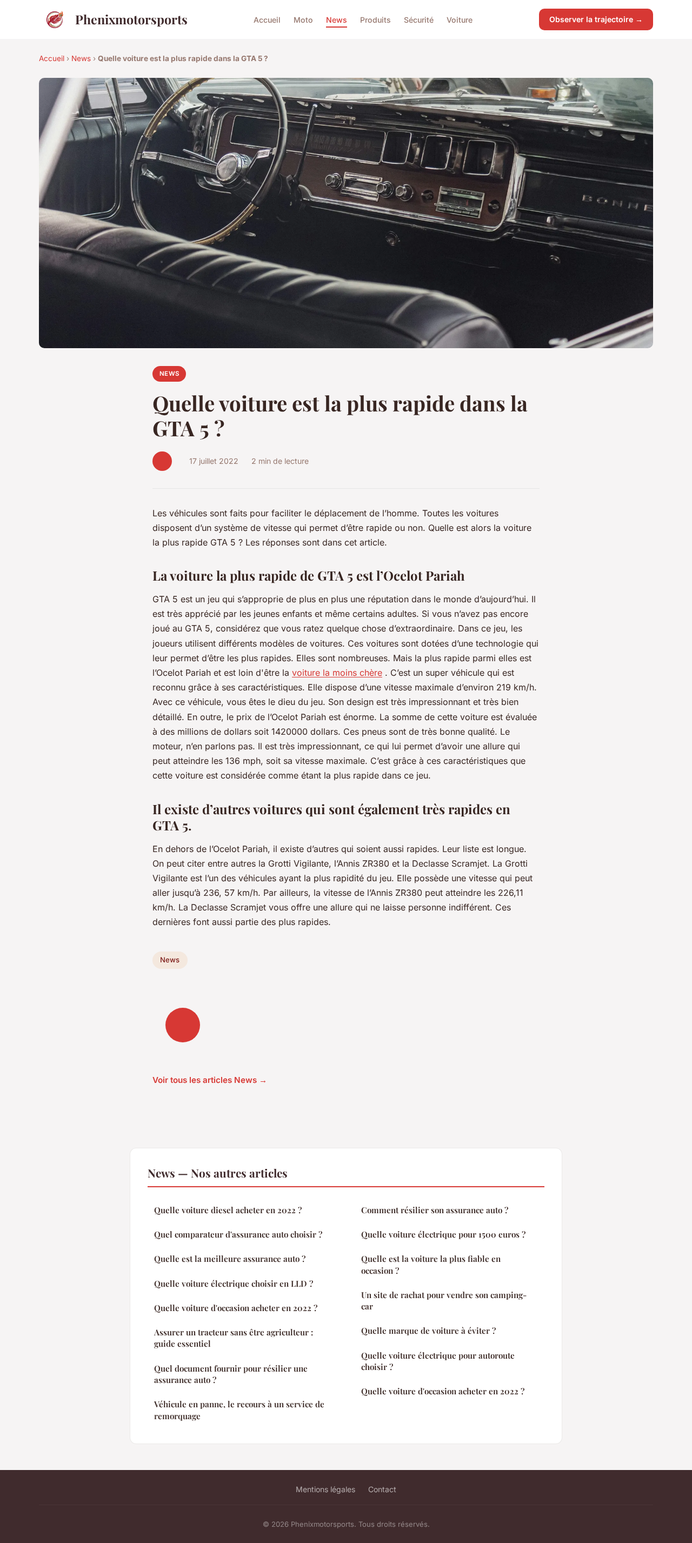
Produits (375, 19)
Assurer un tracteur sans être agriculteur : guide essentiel (233, 1338)
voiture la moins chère (337, 672)
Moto (303, 19)
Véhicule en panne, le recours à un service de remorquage (239, 1410)
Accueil (267, 19)
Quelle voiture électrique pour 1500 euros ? (443, 1234)
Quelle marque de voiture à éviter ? (428, 1330)
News (336, 19)
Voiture (460, 19)
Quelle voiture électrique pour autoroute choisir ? (438, 1361)
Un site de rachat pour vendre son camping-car (444, 1300)
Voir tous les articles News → (209, 1080)
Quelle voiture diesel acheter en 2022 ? (228, 1210)
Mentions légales (325, 1489)
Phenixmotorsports (131, 19)
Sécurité (419, 19)
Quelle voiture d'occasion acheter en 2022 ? (235, 1307)
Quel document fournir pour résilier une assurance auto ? (231, 1374)
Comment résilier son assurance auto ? (434, 1210)
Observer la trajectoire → (596, 19)
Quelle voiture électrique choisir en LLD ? (233, 1283)
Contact (382, 1489)
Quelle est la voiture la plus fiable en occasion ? (431, 1264)
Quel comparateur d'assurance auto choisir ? (238, 1234)
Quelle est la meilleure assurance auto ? (229, 1258)
